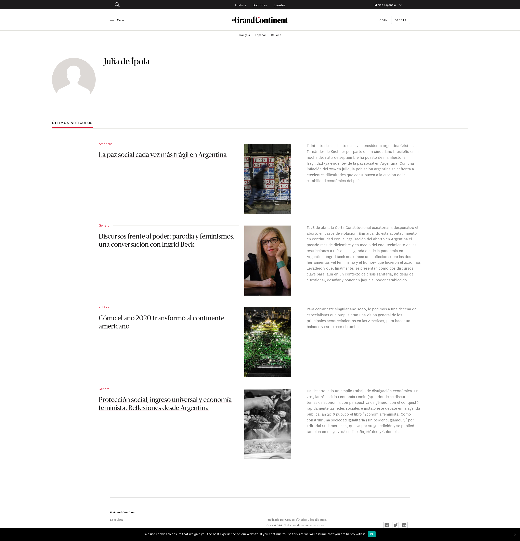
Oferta (401, 20)
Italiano (276, 34)
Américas (105, 143)
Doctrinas (260, 4)
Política (104, 306)
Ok (372, 534)
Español (260, 34)
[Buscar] (140, 4)
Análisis (240, 4)
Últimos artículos (72, 122)
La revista (116, 519)
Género (104, 225)
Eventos (279, 4)
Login (383, 20)
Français (245, 34)
